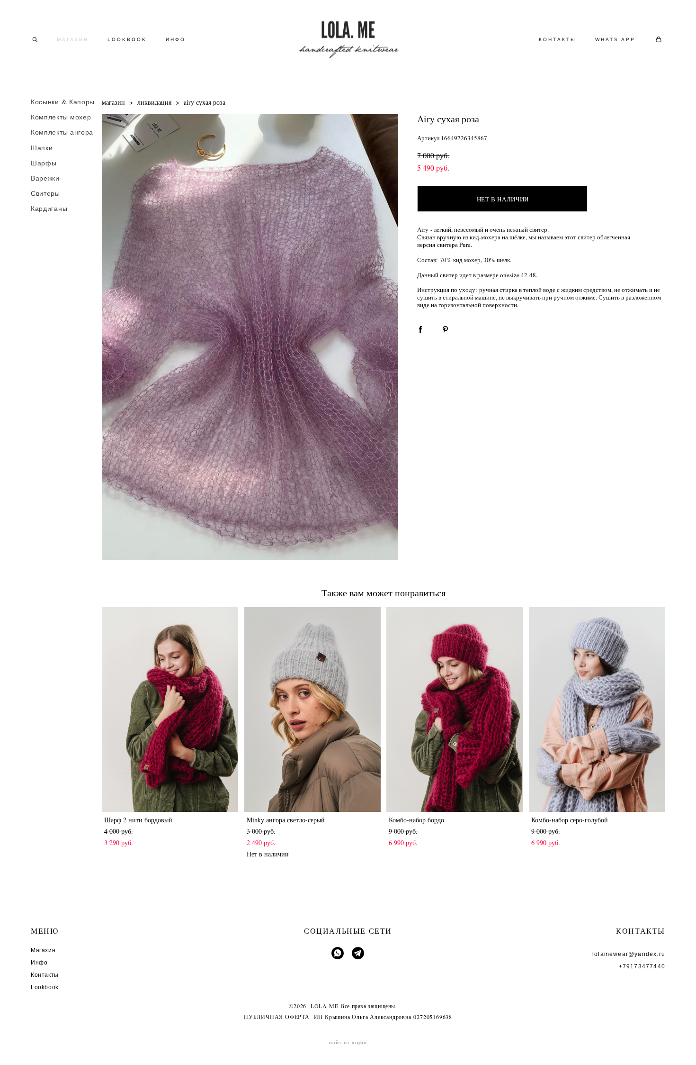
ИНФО (176, 39)
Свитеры (45, 193)
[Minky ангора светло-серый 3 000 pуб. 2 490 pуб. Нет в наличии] (312, 709)
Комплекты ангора (62, 132)
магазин (113, 102)
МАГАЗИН (73, 39)
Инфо (39, 962)
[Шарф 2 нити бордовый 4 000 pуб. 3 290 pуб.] (170, 709)
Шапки (42, 147)
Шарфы (44, 162)
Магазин (43, 950)
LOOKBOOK (127, 39)
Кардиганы (49, 208)
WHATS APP (615, 39)
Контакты (45, 975)
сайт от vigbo (348, 1042)
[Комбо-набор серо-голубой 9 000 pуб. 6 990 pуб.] (597, 709)
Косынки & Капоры (63, 101)
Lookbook (45, 987)
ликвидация (154, 102)
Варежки (45, 177)
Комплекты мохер (61, 116)
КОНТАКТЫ (557, 39)
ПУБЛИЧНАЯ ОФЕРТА (277, 1016)
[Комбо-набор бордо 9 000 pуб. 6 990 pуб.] (454, 709)
